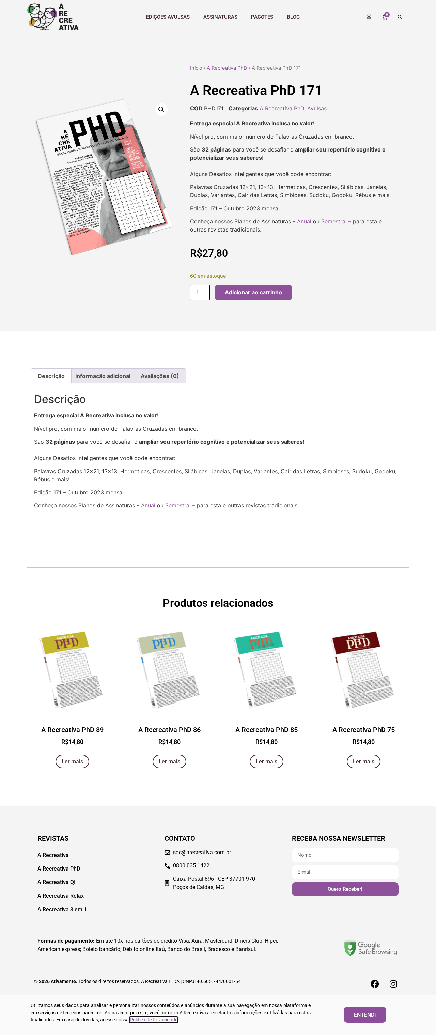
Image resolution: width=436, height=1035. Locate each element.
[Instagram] (393, 983)
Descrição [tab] (51, 375)
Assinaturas (220, 17)
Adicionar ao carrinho (253, 292)
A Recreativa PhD (227, 68)
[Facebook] (374, 983)
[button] (400, 17)
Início (196, 68)
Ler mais (72, 761)
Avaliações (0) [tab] (160, 375)
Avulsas (317, 108)
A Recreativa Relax (60, 896)
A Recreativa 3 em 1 (62, 909)
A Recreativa (53, 855)
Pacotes (262, 17)
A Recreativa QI (56, 882)
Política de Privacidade (153, 1019)
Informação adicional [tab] (102, 375)
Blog (293, 17)
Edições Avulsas (168, 17)
